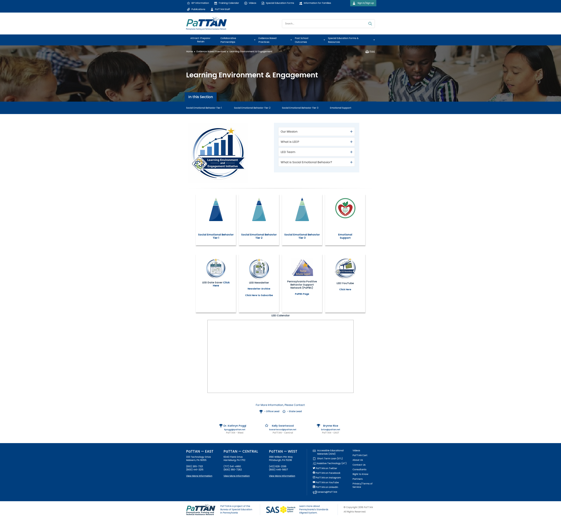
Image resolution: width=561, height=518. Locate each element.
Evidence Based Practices (211, 51)
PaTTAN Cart (360, 455)
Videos (356, 450)
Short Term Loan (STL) (330, 458)
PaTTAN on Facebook (327, 473)
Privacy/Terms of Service (363, 485)
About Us (358, 460)
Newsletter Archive (259, 288)
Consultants (359, 469)
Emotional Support (345, 236)
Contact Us (359, 464)
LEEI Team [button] (288, 152)
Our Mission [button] (289, 132)
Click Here (345, 289)
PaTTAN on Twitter (326, 468)
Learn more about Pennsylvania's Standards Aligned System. (313, 509)
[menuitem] (202, 40)
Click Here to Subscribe (259, 295)
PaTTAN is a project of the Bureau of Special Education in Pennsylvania (236, 509)
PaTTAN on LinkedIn (326, 487)
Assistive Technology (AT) (331, 463)
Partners (358, 479)
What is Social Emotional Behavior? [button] (306, 162)
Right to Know (360, 474)
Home (189, 51)
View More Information (199, 476)
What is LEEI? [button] (290, 142)
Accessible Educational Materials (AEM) (330, 452)
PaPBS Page (302, 294)
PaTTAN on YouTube (327, 482)
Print (372, 51)
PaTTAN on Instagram (328, 477)
